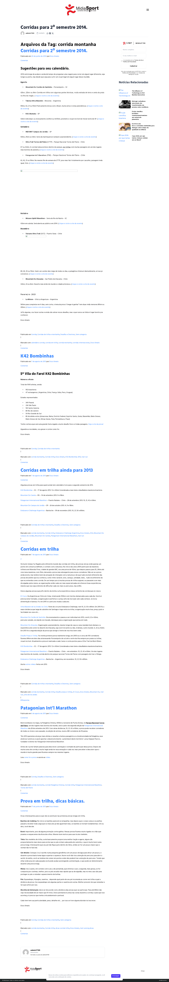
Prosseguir (115, 976)
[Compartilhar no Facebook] (50, 33)
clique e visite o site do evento (47, 95)
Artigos (143, 971)
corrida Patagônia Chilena (54, 785)
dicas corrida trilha (62, 928)
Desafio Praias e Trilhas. (29, 635)
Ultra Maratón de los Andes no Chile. (34, 606)
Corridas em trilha (40, 549)
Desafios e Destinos (67, 334)
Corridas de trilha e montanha (48, 334)
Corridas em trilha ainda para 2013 (57, 470)
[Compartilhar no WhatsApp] (47, 33)
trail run (85, 457)
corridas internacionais (81, 342)
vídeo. (47, 757)
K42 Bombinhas (37, 356)
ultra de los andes (30, 694)
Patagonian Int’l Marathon (49, 708)
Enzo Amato (54, 56)
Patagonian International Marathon (34, 500)
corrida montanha (65, 342)
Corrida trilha (50, 457)
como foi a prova (30, 757)
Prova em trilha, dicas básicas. (53, 801)
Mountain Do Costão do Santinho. (33, 617)
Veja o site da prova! (95, 424)
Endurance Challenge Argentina (32, 510)
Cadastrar (133, 66)
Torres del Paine (27, 787)
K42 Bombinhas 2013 (73, 457)
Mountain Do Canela (28, 495)
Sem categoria (81, 334)
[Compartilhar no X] (52, 33)
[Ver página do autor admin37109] (22, 33)
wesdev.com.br (163, 980)
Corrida (34, 334)
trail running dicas (87, 928)
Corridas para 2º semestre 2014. (54, 51)
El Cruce (24, 596)
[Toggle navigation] (148, 10)
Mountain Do (95, 692)
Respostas (25, 700)
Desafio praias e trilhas (64, 692)
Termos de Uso (138, 60)
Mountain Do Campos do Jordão (32, 505)
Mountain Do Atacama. (29, 625)
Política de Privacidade (129, 62)
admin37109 (30, 33)
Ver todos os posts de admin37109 (39, 955)
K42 (91, 533)
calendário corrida (38, 342)
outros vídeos (30, 664)
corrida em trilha (51, 342)
